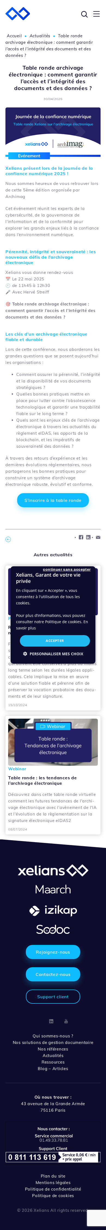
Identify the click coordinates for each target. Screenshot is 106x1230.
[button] (53, 654)
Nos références (53, 1049)
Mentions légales (53, 1182)
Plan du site (53, 1176)
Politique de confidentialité (53, 1189)
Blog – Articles (53, 1068)
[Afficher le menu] (96, 14)
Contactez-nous (53, 974)
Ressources (53, 1062)
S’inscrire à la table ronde (53, 500)
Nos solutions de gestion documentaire (53, 1042)
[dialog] (53, 615)
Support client (53, 996)
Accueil (14, 35)
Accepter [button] (55, 640)
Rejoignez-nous (53, 952)
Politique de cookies (53, 1195)
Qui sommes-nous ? (53, 1036)
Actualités (40, 35)
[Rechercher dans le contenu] (83, 13)
